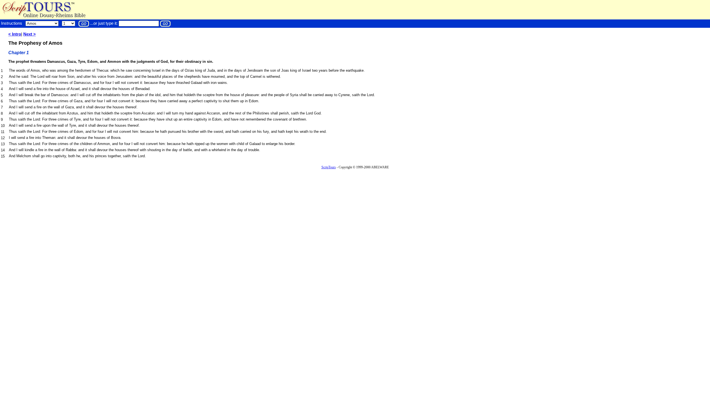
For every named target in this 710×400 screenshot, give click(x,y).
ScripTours (328, 167)
